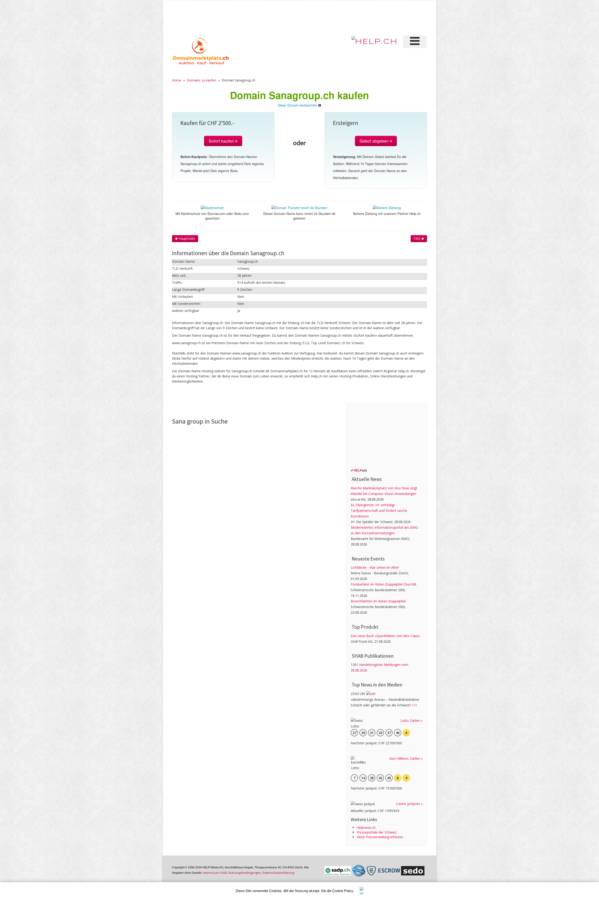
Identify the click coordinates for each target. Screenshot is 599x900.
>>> (414, 705)
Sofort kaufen (222, 141)
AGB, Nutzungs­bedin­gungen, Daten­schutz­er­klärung (257, 872)
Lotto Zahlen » (411, 720)
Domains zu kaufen (201, 80)
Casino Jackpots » (409, 803)
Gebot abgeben (375, 141)
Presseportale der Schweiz (377, 832)
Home (176, 80)
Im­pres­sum (211, 872)
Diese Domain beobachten (297, 105)
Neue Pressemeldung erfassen (380, 837)
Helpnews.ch (366, 827)
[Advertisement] (348, 17)
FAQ (417, 238)
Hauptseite (186, 238)
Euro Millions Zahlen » (406, 758)
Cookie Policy (342, 890)
